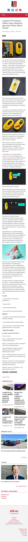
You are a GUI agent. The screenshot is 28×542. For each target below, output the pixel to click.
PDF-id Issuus (24, 532)
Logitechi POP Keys (7, 156)
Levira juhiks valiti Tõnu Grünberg (10, 481)
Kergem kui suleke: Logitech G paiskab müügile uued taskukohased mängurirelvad (19, 398)
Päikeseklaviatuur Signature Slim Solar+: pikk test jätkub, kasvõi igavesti (20, 421)
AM (20, 31)
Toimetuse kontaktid (14, 520)
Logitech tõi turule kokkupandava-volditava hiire (7, 420)
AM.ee (14, 511)
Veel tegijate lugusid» (21, 486)
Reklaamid (14, 519)
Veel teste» (24, 457)
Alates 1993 (24, 533)
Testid (4, 35)
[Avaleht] (14, 4)
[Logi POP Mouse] (14, 48)
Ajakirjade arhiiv (23, 530)
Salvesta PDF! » (6, 377)
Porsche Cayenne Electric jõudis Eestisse (13, 451)
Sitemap (14, 517)
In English (25, 535)
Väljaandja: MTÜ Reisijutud (14, 522)
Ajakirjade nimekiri (23, 529)
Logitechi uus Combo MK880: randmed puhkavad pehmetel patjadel (7, 397)
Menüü (3, 15)
